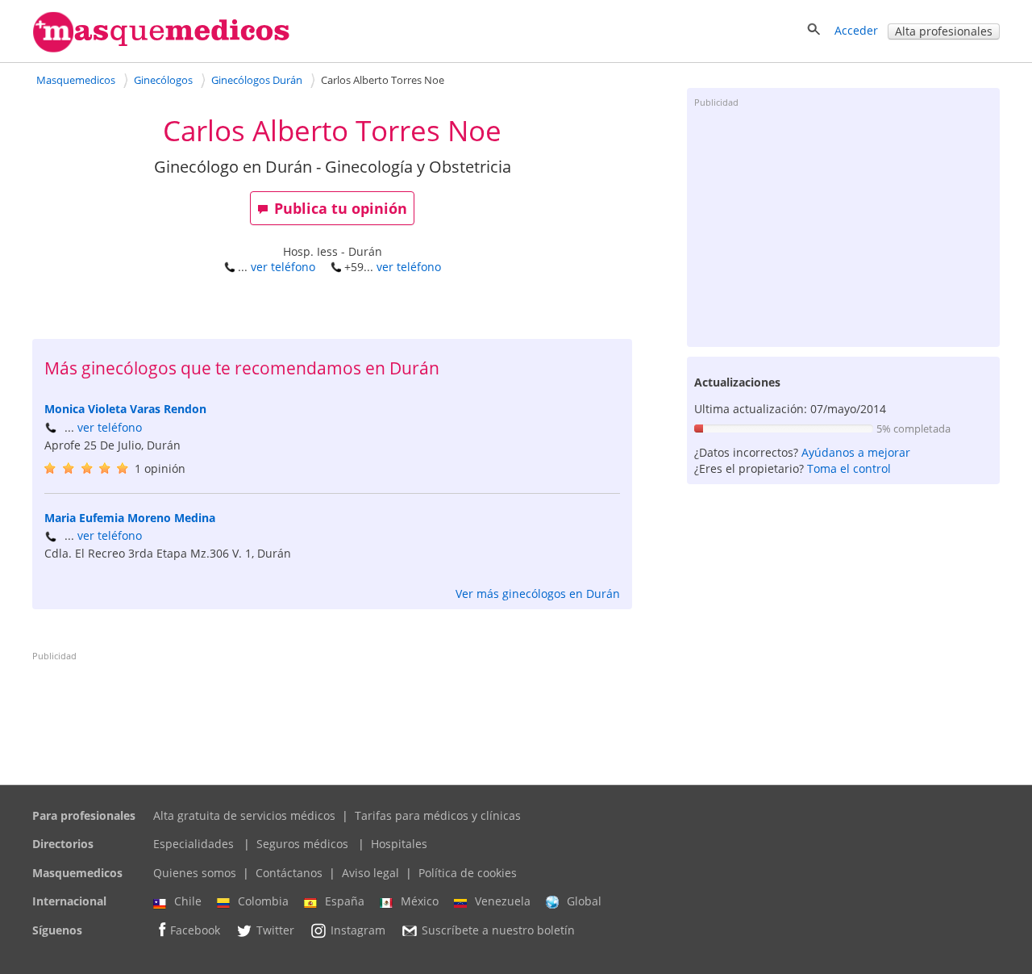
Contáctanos (289, 872)
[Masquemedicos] (161, 48)
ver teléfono (283, 266)
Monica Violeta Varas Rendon (125, 408)
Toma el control (849, 468)
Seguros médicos (302, 843)
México (420, 901)
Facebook (195, 930)
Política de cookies (467, 872)
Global (584, 901)
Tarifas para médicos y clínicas (438, 815)
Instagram (358, 930)
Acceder (856, 30)
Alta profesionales (943, 31)
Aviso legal (370, 872)
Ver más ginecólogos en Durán (538, 593)
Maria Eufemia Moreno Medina (129, 517)
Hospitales (399, 843)
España (344, 901)
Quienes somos (194, 872)
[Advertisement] (843, 226)
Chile (188, 901)
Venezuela (503, 901)
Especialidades (193, 843)
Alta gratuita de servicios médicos (244, 815)
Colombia (263, 901)
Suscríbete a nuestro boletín (498, 930)
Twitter (275, 930)
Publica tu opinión (340, 208)
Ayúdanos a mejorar (855, 452)
